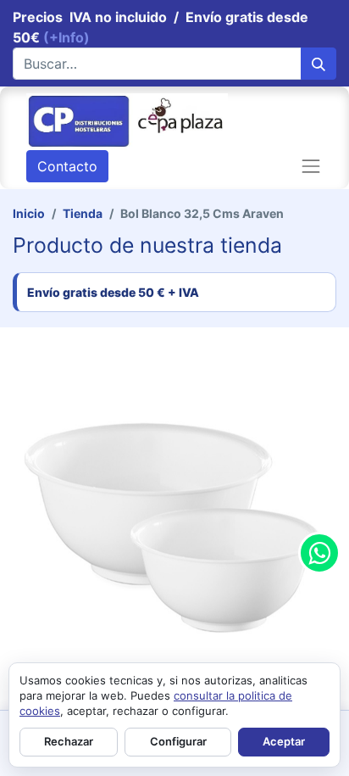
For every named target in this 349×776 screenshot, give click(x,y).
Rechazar (68, 741)
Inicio (29, 213)
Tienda (82, 213)
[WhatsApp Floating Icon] (319, 553)
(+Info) (66, 37)
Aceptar (284, 741)
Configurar (178, 741)
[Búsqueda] (318, 63)
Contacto (67, 166)
